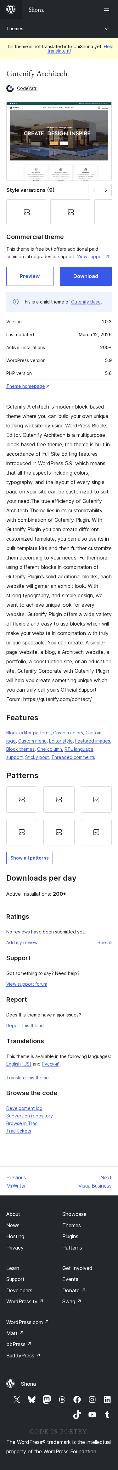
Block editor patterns (28, 732)
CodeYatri (27, 88)
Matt (15, 1333)
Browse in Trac (21, 1123)
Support (15, 1279)
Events (70, 1279)
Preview (30, 276)
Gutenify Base (86, 301)
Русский (50, 1063)
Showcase (74, 1214)
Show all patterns (29, 857)
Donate (74, 1290)
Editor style (61, 740)
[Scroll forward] (106, 190)
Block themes (20, 749)
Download (85, 276)
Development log (24, 1108)
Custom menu (32, 740)
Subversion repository (29, 1115)
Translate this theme (27, 1077)
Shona (28, 1384)
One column (49, 749)
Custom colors (68, 732)
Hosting (15, 1236)
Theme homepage (25, 386)
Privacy (15, 1247)
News (13, 1225)
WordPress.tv (25, 1301)
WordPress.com (27, 1322)
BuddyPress (23, 1355)
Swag (71, 1301)
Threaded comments (73, 757)
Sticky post (37, 757)
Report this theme (25, 1025)
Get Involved (77, 1268)
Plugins (70, 1236)
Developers (19, 1290)
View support (91, 256)
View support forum (26, 984)
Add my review (21, 942)
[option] (21, 799)
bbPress (19, 1344)
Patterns (72, 1247)
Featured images (92, 740)
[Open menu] (108, 9)
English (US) (18, 1063)
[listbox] (59, 815)
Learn (12, 1268)
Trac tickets (18, 1130)
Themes (14, 28)
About (13, 1214)
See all (105, 942)
